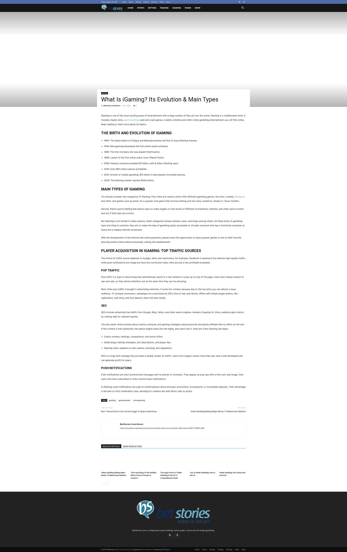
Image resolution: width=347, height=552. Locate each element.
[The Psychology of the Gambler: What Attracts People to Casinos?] (144, 461)
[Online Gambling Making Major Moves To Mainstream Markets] (114, 461)
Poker (162, 2)
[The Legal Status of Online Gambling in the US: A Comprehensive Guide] (173, 461)
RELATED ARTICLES (111, 446)
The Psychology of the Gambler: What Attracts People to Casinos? (144, 475)
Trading (146, 2)
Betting (138, 2)
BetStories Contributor (112, 106)
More (168, 2)
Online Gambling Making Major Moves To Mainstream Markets (218, 411)
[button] (242, 8)
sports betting (131, 120)
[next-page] (107, 483)
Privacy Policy (125, 549)
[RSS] (239, 2)
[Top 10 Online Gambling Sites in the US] (203, 461)
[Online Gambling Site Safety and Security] (232, 461)
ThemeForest (147, 549)
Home (124, 2)
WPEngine (166, 549)
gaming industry (124, 400)
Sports (131, 2)
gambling (112, 400)
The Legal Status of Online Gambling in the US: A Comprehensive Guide (171, 475)
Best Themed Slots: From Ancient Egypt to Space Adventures (129, 411)
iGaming (154, 2)
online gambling (139, 400)
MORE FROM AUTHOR (132, 446)
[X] (244, 2)
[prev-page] (103, 483)
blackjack (240, 196)
